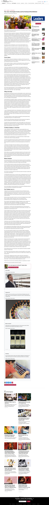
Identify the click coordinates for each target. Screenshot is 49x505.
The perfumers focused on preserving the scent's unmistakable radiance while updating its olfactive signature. (24, 472)
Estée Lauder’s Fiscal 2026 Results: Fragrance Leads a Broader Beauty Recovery (36, 44)
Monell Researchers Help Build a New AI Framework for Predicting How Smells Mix (36, 40)
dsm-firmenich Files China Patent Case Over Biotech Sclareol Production (35, 30)
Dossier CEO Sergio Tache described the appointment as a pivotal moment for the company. (10, 472)
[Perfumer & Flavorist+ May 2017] (6, 266)
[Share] (7, 382)
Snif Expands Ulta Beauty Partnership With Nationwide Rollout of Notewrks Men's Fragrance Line (10, 452)
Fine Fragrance (12, 10)
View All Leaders (38, 23)
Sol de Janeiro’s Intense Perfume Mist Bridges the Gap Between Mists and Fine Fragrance (36, 58)
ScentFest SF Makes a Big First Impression (36, 53)
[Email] (5, 382)
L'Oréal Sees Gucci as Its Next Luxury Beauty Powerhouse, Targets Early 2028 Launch (23, 452)
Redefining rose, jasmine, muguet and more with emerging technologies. (10, 438)
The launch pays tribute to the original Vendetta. (23, 489)
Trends (19, 400)
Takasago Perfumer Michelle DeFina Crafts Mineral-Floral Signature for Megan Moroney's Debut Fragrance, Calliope (10, 486)
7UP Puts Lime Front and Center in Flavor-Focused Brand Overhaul (36, 49)
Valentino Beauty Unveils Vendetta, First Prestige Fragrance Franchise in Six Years (24, 486)
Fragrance (8, 10)
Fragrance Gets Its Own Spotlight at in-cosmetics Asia (24, 403)
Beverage (33, 47)
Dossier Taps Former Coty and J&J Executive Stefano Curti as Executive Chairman (10, 469)
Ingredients (33, 28)
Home (5, 10)
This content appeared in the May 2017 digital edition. (17, 265)
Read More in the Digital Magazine (13, 267)
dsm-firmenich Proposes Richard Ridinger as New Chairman (35, 35)
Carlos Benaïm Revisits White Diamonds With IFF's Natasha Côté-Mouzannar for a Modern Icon (23, 469)
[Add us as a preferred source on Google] (12, 382)
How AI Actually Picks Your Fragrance (36, 62)
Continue (28, 501)
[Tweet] (10, 382)
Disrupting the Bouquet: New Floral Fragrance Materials (10, 436)
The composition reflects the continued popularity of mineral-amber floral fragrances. (10, 489)
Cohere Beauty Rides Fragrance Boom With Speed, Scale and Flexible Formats (24, 419)
